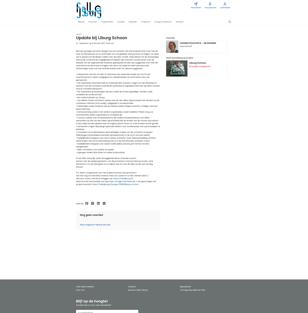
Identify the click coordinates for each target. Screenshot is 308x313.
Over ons (80, 290)
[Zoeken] (229, 22)
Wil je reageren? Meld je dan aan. (95, 224)
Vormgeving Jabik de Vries (192, 290)
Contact (132, 286)
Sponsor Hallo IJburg (138, 290)
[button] (81, 21)
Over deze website (85, 286)
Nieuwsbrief (185, 286)
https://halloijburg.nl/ (123, 178)
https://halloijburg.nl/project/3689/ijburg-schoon (115, 184)
